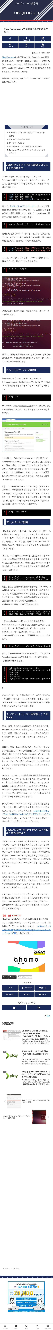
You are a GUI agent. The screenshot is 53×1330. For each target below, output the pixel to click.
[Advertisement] (26, 103)
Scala (14, 977)
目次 (22, 127)
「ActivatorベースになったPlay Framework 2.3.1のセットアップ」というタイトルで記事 (26, 929)
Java (6, 977)
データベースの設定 (16, 143)
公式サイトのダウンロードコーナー (25, 206)
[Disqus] (26, 1162)
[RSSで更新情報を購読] (39, 1007)
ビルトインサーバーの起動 (19, 139)
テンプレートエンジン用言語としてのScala (26, 146)
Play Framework (9, 57)
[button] (43, 45)
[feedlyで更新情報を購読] (14, 1007)
